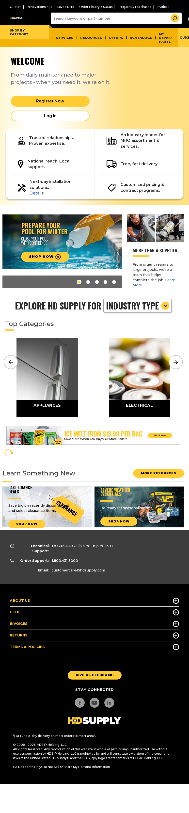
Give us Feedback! (95, 675)
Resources (91, 38)
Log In (50, 116)
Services (64, 38)
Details (37, 193)
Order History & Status (95, 7)
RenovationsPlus (39, 7)
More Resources (158, 473)
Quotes (15, 7)
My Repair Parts (165, 38)
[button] (174, 17)
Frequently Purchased (134, 7)
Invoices (163, 7)
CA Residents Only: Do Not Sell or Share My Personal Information (61, 767)
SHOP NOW (26, 524)
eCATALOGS (141, 38)
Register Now (50, 101)
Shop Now (118, 521)
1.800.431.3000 (65, 560)
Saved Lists (65, 7)
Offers (116, 38)
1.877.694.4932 (64, 546)
